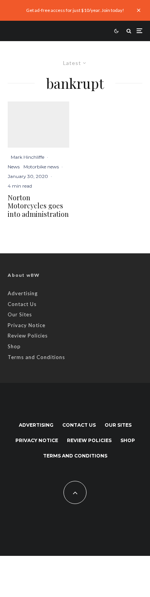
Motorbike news (41, 167)
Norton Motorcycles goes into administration (38, 206)
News (14, 167)
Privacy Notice (26, 325)
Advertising (23, 293)
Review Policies (28, 336)
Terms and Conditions (36, 357)
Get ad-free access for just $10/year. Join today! (75, 10)
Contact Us (22, 304)
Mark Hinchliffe (27, 157)
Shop (14, 346)
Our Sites (20, 314)
